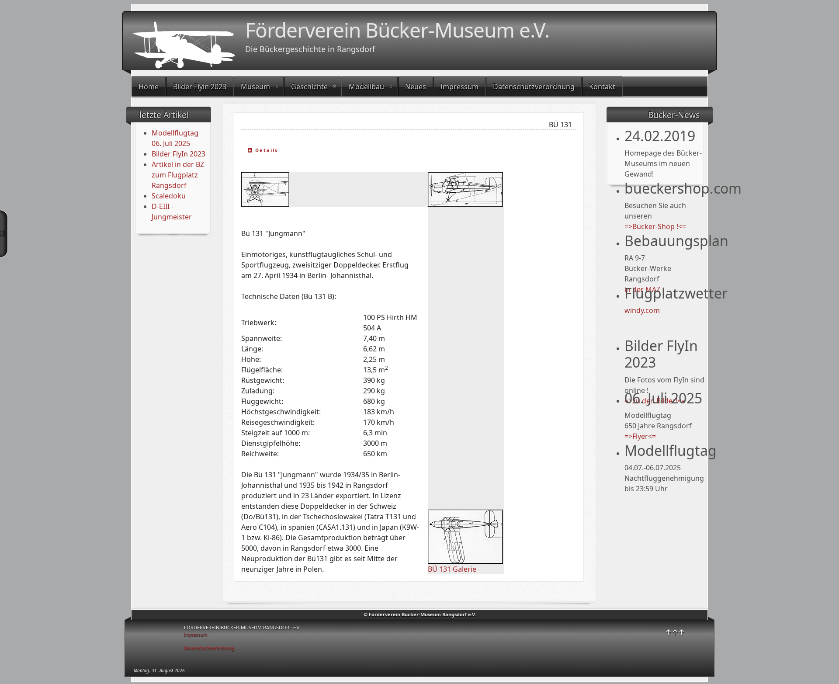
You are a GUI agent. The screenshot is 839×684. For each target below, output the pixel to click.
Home (149, 86)
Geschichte (309, 86)
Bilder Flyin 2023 (199, 86)
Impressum (459, 86)
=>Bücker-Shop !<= (655, 226)
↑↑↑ (675, 632)
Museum (255, 86)
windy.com (642, 310)
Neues (415, 86)
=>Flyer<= (640, 436)
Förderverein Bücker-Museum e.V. (397, 29)
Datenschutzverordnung (534, 86)
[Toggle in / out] (4, 234)
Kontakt (602, 86)
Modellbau (366, 86)
